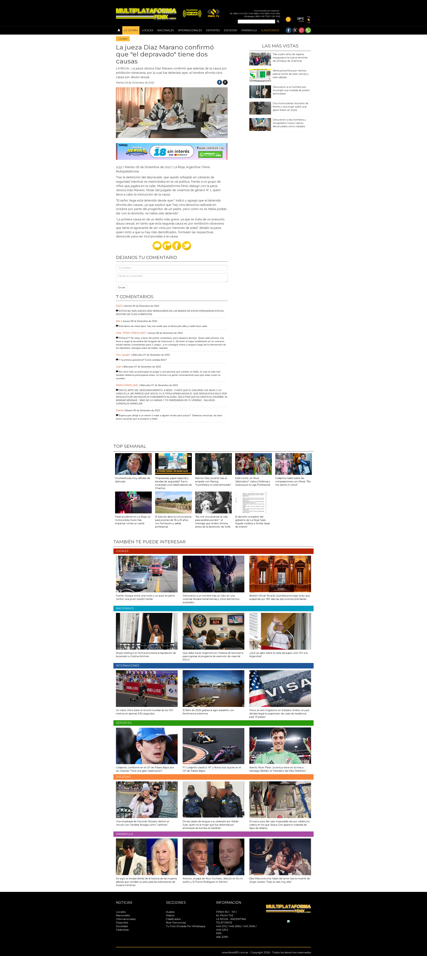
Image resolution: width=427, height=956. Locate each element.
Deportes (213, 30)
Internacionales (190, 30)
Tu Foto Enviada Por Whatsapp (185, 926)
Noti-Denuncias (176, 922)
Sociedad (230, 30)
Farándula (249, 30)
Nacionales (165, 30)
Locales (147, 30)
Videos (170, 915)
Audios (170, 911)
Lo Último (131, 30)
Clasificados (270, 30)
